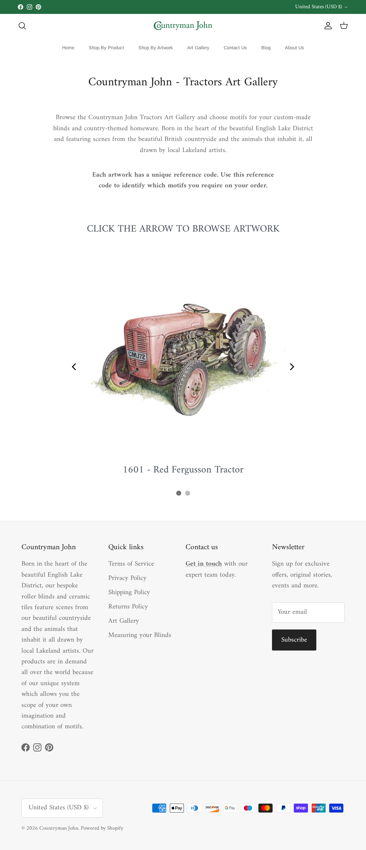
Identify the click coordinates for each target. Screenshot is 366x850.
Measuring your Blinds (139, 635)
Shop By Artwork (155, 47)
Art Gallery (198, 47)
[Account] (326, 25)
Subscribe (294, 640)
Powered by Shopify (102, 828)
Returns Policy (128, 607)
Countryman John (58, 828)
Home (68, 47)
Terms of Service (131, 564)
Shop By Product (106, 47)
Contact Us (235, 47)
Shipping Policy (129, 592)
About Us (294, 47)
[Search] (22, 25)
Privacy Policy (127, 578)
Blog (266, 47)
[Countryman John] (183, 25)
